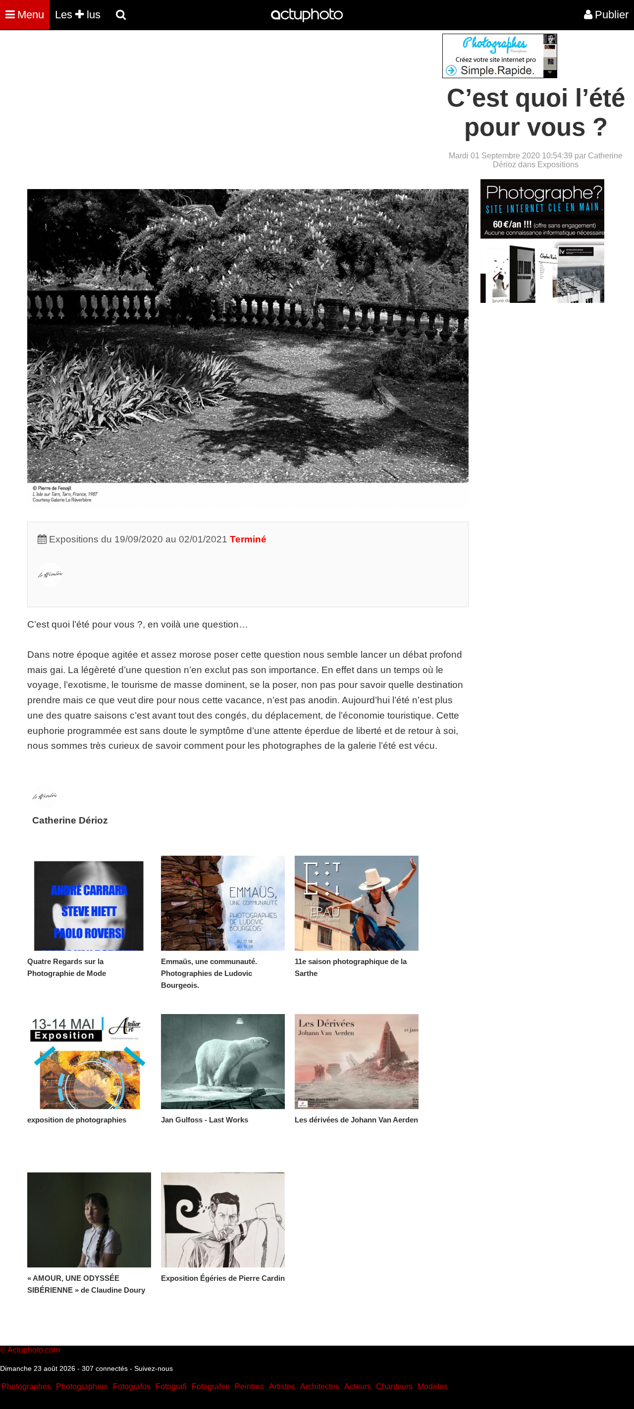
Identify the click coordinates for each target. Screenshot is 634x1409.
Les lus (78, 14)
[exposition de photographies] (89, 1061)
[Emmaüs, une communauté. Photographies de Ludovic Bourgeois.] (223, 903)
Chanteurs (394, 1386)
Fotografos (132, 1386)
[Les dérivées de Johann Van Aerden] (357, 1061)
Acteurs (357, 1386)
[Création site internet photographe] (499, 75)
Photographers (82, 1386)
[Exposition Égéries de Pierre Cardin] (223, 1219)
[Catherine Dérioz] (50, 584)
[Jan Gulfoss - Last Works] (223, 1061)
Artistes (282, 1386)
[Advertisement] (257, 103)
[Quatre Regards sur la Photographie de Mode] (89, 903)
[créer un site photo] (542, 300)
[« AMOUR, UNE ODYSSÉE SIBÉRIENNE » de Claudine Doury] (89, 1219)
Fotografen (211, 1386)
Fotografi (171, 1386)
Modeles (433, 1386)
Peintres (249, 1386)
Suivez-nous (153, 1368)
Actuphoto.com (33, 1350)
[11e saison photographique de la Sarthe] (357, 903)
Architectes (319, 1386)
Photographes (26, 1386)
